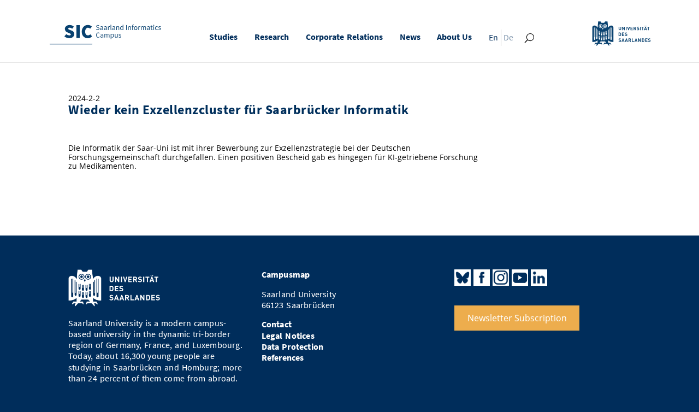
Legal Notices (288, 336)
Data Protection (293, 347)
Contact (277, 324)
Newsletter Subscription (517, 318)
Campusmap (286, 274)
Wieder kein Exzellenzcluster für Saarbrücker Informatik (238, 109)
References (283, 357)
